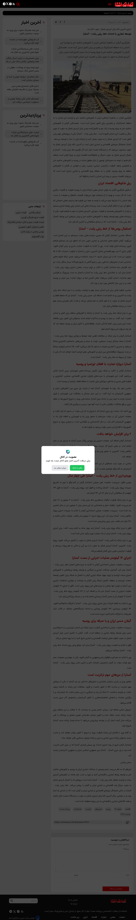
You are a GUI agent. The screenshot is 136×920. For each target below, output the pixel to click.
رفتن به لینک (77, 467)
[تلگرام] (4, 4)
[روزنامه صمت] (124, 4)
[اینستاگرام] (10, 4)
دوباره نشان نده (60, 468)
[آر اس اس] (13, 4)
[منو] (109, 4)
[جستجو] (18, 4)
